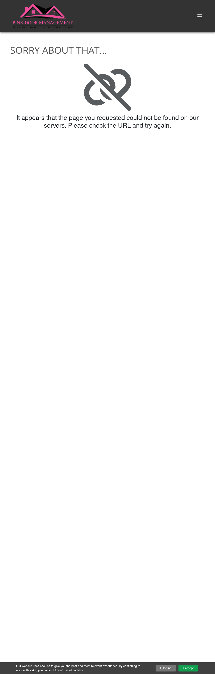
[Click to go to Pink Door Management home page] (43, 15)
